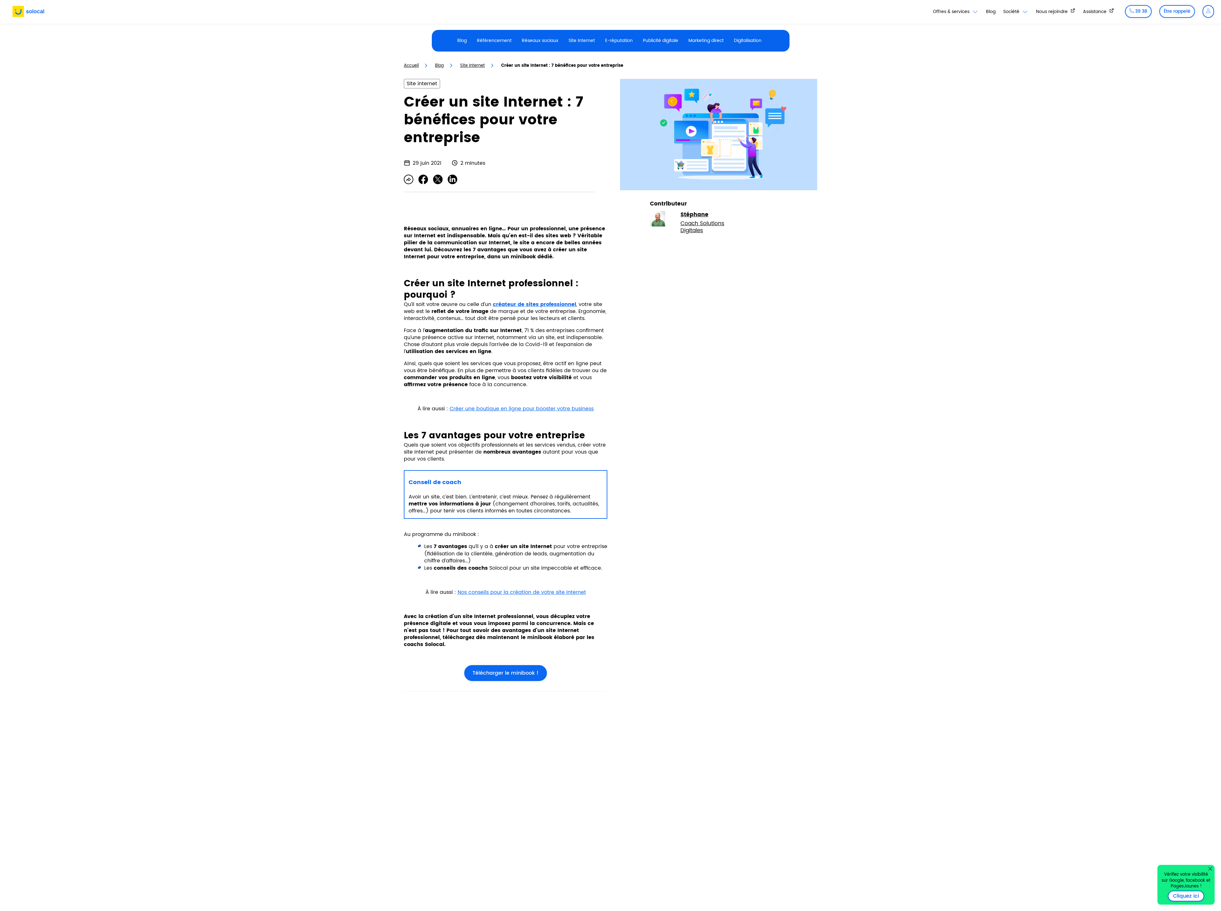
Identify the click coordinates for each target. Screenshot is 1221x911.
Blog (991, 11)
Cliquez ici (1188, 896)
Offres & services (952, 12)
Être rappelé (1177, 11)
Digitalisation (748, 40)
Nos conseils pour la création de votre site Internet (522, 592)
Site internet (422, 84)
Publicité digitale (660, 40)
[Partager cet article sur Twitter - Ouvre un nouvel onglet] (438, 179)
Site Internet (582, 40)
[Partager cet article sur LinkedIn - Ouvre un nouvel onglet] (452, 179)
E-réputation (619, 40)
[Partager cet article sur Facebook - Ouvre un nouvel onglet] (423, 179)
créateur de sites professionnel (534, 304)
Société (1012, 12)
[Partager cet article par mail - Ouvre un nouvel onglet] (408, 179)
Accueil (411, 65)
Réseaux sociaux (540, 40)
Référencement (494, 40)
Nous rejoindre (1052, 11)
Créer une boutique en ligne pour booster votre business (522, 409)
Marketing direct (706, 40)
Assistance (1095, 11)
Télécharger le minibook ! (501, 673)
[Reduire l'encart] (1210, 869)
